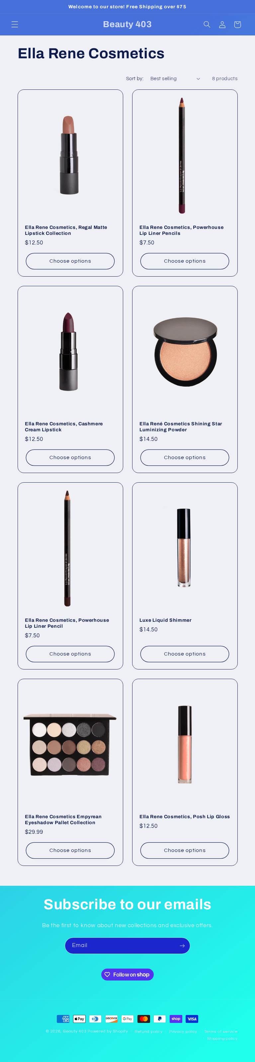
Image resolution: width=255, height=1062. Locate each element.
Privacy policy (183, 1032)
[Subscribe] (182, 945)
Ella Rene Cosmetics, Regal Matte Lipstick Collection (66, 230)
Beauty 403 (74, 1031)
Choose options (70, 261)
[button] (14, 24)
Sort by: (134, 78)
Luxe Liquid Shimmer (165, 620)
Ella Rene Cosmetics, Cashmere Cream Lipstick (64, 426)
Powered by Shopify (108, 1031)
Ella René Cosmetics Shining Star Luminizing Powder (180, 426)
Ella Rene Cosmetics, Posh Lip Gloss (184, 816)
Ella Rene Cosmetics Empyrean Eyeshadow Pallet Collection (63, 819)
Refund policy (149, 1032)
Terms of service (221, 1032)
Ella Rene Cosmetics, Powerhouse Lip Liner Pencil (67, 623)
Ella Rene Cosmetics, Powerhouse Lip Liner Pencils (181, 230)
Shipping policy (222, 1038)
